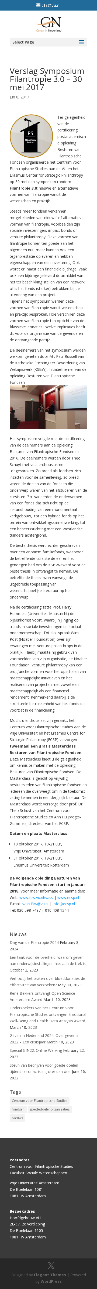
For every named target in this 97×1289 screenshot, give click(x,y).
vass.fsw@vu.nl (35, 903)
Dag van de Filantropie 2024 (34, 942)
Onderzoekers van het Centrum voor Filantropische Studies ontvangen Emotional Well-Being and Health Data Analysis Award (48, 1014)
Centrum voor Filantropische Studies (39, 1100)
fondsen (18, 1109)
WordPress (51, 1281)
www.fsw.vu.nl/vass (36, 897)
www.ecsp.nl (68, 897)
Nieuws (17, 1118)
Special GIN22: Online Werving (36, 1050)
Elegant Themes (50, 1274)
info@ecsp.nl (64, 903)
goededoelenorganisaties (50, 1109)
